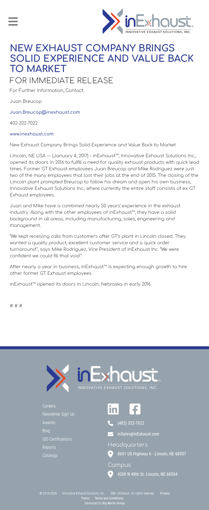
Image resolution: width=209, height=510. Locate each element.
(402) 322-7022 (131, 423)
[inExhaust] (147, 22)
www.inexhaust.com (32, 134)
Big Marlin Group (113, 503)
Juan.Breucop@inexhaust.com (45, 112)
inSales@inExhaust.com (138, 434)
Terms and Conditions (109, 498)
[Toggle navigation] (13, 21)
